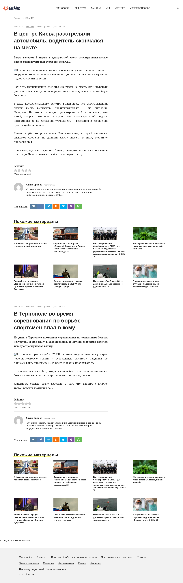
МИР (108, 8)
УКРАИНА (120, 8)
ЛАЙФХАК (96, 8)
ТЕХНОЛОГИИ (62, 8)
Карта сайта (25, 557)
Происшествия (66, 562)
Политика (95, 562)
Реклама (141, 557)
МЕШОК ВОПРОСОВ (140, 8)
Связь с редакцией (29, 562)
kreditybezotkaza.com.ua (52, 569)
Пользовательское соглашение (117, 557)
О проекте (41, 557)
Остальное (48, 562)
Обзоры (82, 562)
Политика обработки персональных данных (74, 557)
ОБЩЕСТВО (80, 8)
